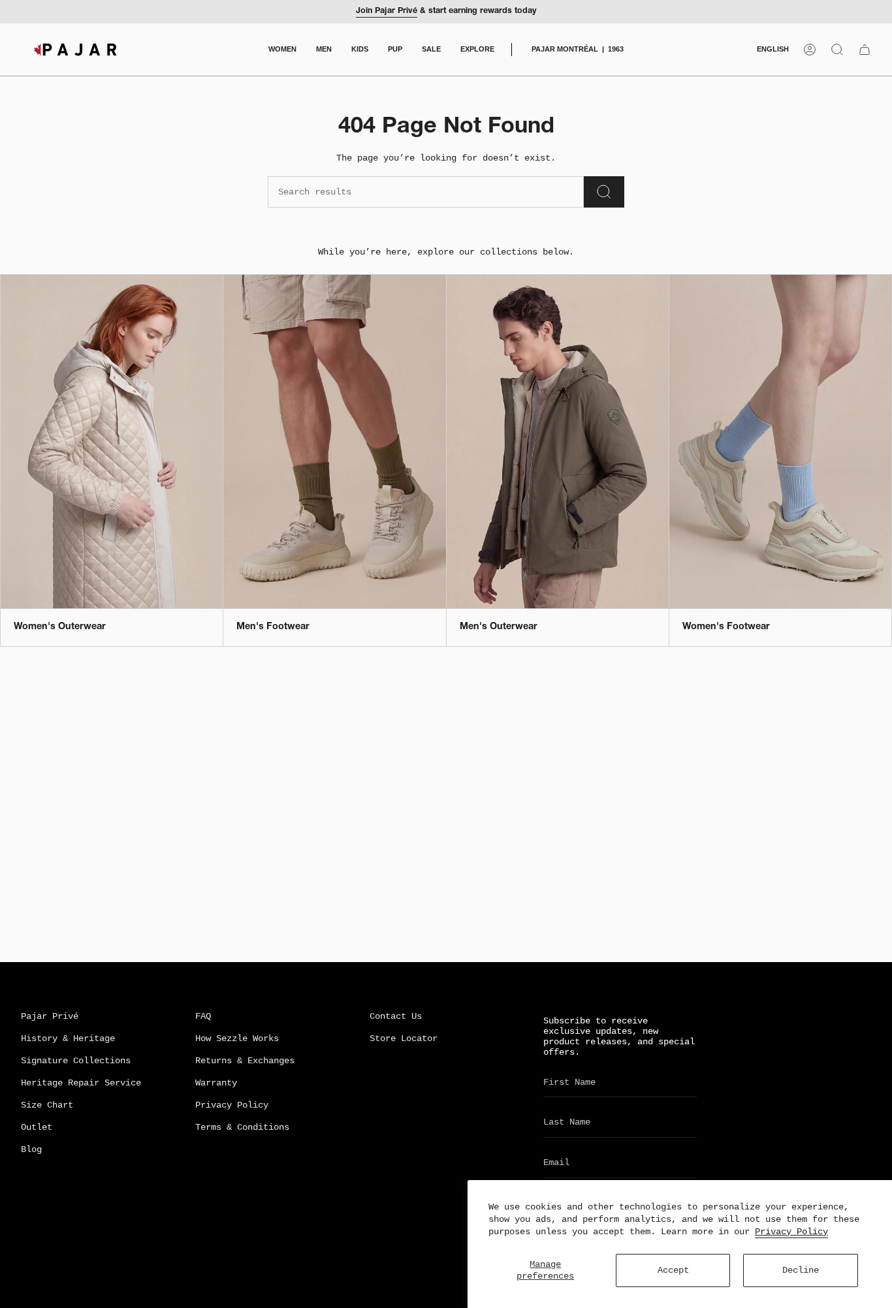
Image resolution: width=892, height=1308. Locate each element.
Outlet (36, 1127)
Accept (673, 1270)
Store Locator (404, 1038)
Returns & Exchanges (245, 1060)
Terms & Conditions (242, 1127)
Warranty (216, 1083)
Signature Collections (76, 1060)
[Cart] (864, 49)
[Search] (604, 192)
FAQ (203, 1016)
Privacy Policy (791, 1231)
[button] (282, 49)
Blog (31, 1149)
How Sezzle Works (237, 1038)
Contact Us (396, 1016)
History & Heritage (68, 1038)
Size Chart (47, 1105)
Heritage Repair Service (81, 1083)
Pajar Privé (49, 1016)
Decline (800, 1270)
